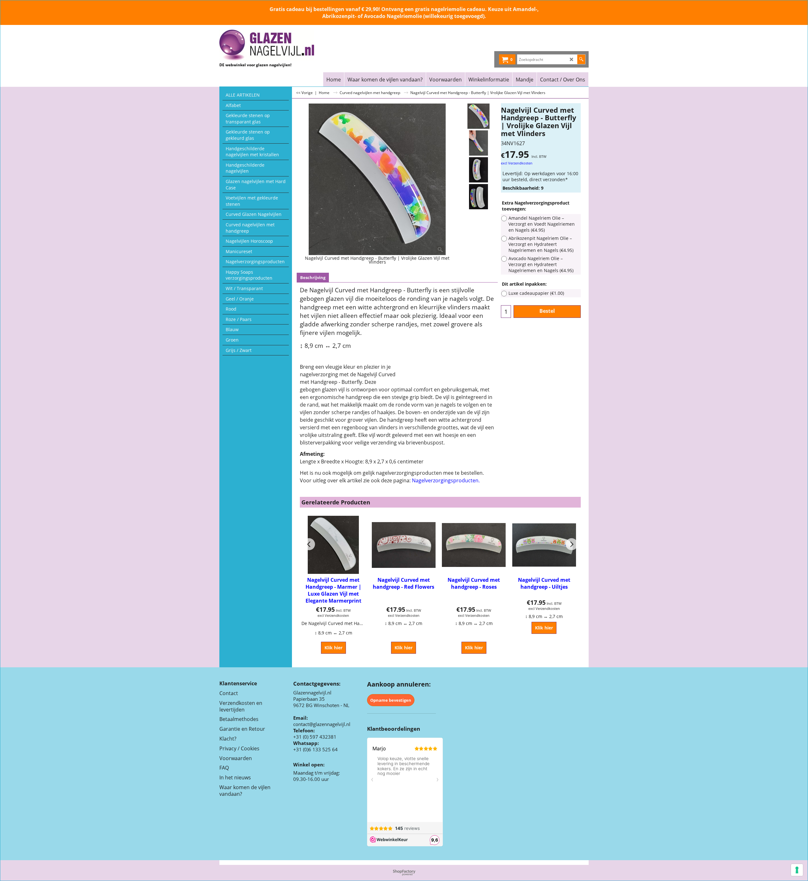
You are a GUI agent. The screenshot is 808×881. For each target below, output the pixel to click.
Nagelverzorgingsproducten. (446, 480)
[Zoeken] (581, 59)
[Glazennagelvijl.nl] (274, 45)
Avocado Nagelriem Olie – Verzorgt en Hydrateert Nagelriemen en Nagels (540, 264)
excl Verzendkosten (516, 163)
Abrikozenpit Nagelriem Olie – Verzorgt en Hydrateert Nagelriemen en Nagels (540, 244)
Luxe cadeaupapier (536, 293)
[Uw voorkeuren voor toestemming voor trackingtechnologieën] (797, 870)
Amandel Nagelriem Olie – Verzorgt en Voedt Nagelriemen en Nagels (541, 224)
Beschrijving (312, 277)
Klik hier (333, 648)
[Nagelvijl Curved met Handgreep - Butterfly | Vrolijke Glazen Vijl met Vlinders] (478, 143)
